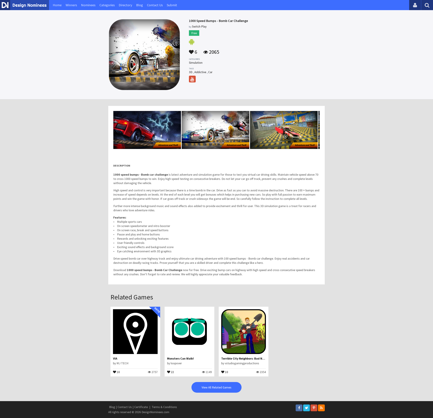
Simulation (195, 63)
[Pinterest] (314, 407)
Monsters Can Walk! (180, 358)
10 (118, 371)
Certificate (141, 407)
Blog (139, 5)
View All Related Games (216, 387)
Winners (71, 5)
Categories (107, 5)
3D (190, 72)
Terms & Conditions (164, 407)
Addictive (200, 72)
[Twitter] (306, 407)
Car (210, 72)
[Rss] (321, 407)
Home (57, 5)
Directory (125, 5)
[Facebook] (299, 407)
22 (172, 371)
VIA (115, 358)
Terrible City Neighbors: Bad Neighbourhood (251, 358)
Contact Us (155, 5)
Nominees (88, 5)
